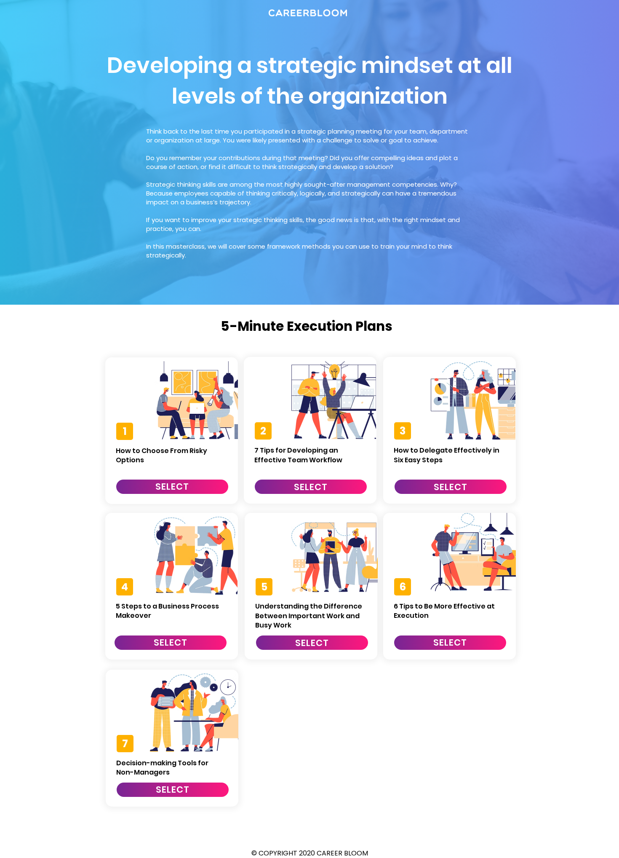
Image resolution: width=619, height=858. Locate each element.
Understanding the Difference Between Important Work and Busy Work (308, 615)
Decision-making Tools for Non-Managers (162, 767)
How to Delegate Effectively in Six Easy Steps (446, 454)
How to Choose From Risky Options (161, 455)
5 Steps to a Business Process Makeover (167, 610)
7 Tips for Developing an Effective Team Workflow (298, 454)
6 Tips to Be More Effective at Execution (444, 610)
